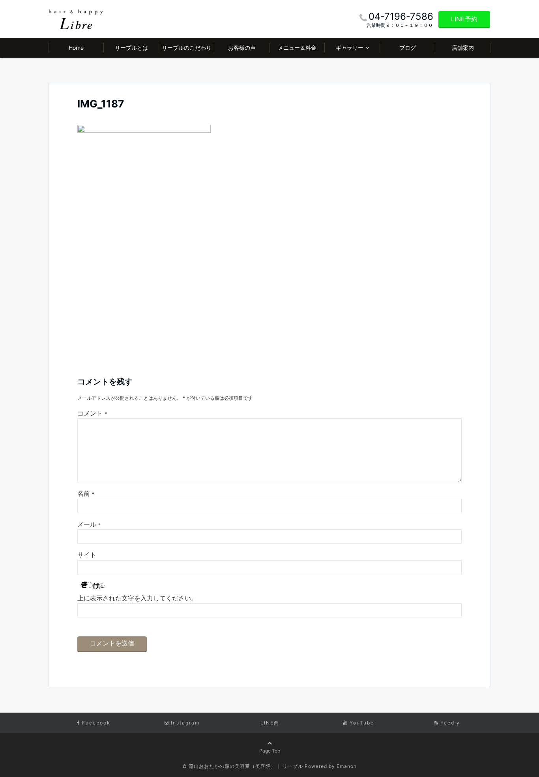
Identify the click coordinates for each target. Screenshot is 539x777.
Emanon (347, 766)
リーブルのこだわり (186, 47)
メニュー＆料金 (297, 47)
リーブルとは (131, 47)
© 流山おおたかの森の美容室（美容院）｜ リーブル (242, 766)
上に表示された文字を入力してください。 (137, 598)
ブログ (407, 47)
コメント (92, 413)
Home (76, 47)
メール (89, 524)
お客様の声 (242, 47)
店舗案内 (463, 47)
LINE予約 (464, 19)
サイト (86, 555)
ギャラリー (349, 47)
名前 (85, 493)
